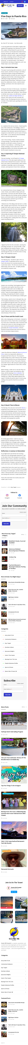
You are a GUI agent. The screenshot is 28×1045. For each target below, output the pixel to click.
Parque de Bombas (13, 327)
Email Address (6, 518)
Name (3, 513)
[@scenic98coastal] (8, 888)
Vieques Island (4, 261)
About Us (6, 1)
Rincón (23, 408)
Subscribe (20, 5)
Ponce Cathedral (17, 373)
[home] (7, 5)
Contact (11, 1)
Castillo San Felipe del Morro (15, 95)
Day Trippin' (4, 13)
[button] (26, 5)
